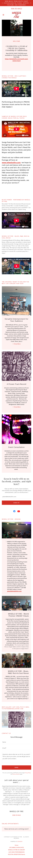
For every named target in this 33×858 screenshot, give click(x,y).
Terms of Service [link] (16, 774)
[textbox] (16, 497)
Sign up (17, 502)
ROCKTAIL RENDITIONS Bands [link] (16, 854)
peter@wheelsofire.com (14, 591)
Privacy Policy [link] (28, 772)
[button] (4, 14)
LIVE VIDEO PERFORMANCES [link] (17, 852)
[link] (16, 15)
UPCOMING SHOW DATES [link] (16, 847)
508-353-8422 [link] (16, 8)
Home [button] (16, 845)
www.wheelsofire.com (11, 162)
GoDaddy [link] (19, 841)
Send (16, 767)
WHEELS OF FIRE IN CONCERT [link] (16, 850)
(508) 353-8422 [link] (16, 815)
